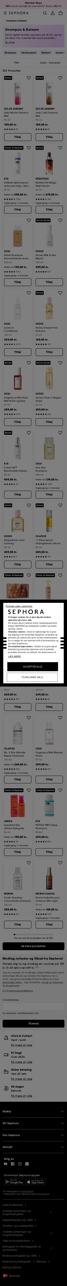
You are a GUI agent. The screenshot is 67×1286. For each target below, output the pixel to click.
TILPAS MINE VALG (32, 677)
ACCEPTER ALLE (32, 666)
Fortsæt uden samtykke (19, 606)
